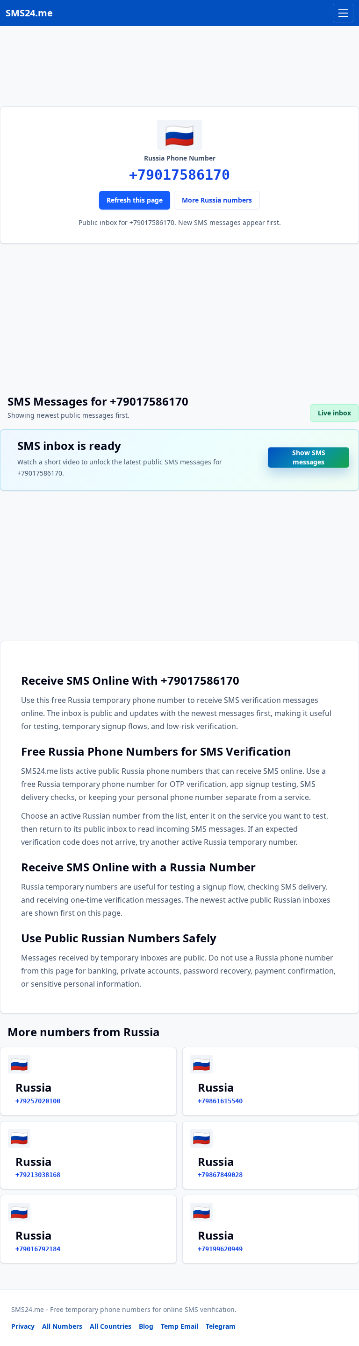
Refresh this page (135, 200)
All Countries (110, 1326)
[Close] (341, 1297)
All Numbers (62, 1326)
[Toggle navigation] (343, 13)
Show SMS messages (308, 455)
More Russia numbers (217, 200)
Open (222, 1327)
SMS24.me (29, 13)
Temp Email (179, 1326)
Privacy (23, 1326)
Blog (146, 1326)
